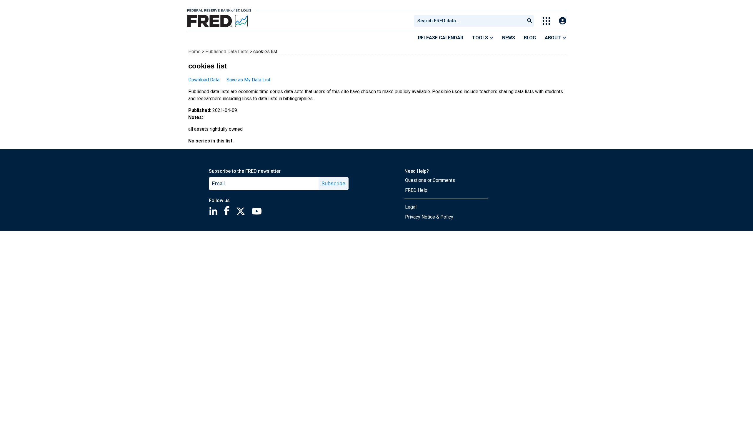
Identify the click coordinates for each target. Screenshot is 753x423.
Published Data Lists (227, 51)
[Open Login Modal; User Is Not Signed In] (562, 21)
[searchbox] (470, 21)
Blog (530, 38)
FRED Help (416, 190)
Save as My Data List (248, 80)
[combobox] (468, 21)
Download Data (203, 80)
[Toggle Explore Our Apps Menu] (546, 21)
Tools (480, 38)
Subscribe (333, 183)
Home (194, 51)
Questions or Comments (430, 180)
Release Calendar (440, 38)
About (553, 38)
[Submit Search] (529, 21)
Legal (411, 207)
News (508, 38)
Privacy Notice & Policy (429, 217)
